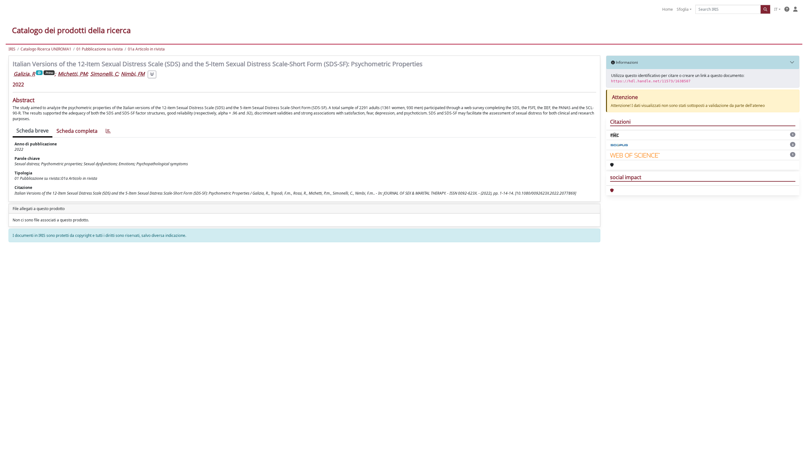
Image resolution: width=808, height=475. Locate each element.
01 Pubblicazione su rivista (99, 49)
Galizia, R (24, 73)
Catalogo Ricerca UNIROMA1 (46, 49)
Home (667, 9)
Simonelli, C (104, 73)
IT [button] (776, 9)
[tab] (108, 131)
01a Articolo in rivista (146, 49)
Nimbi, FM (133, 73)
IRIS (12, 49)
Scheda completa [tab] (77, 130)
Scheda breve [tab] (32, 130)
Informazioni (626, 62)
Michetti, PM (72, 73)
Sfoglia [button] (683, 9)
